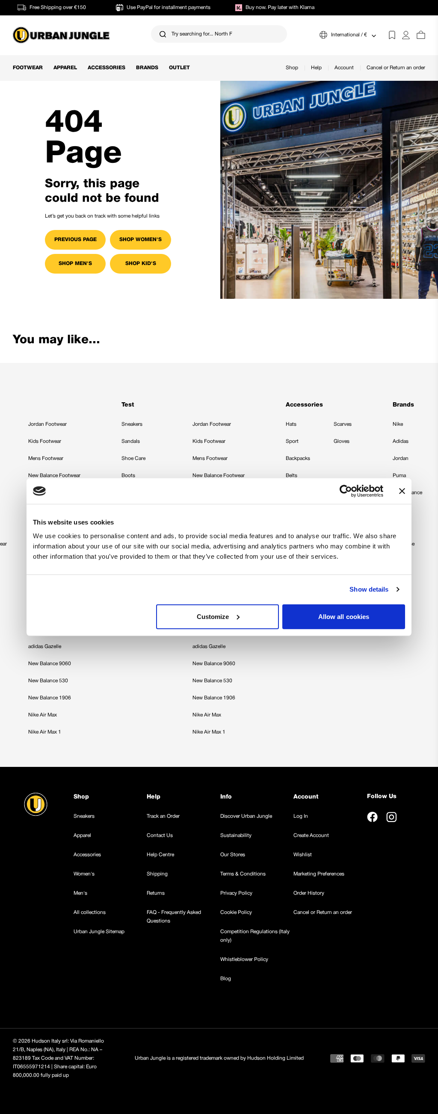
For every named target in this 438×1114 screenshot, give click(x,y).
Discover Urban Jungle (246, 816)
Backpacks (298, 458)
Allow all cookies (344, 616)
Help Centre (160, 854)
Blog (225, 978)
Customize (213, 616)
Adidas (400, 441)
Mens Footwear (45, 458)
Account (344, 67)
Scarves (343, 424)
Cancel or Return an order (396, 67)
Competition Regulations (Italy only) (255, 936)
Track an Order (163, 816)
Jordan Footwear (47, 424)
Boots (128, 475)
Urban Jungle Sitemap (99, 931)
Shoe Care (133, 458)
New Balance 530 (48, 680)
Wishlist (302, 854)
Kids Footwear (44, 441)
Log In (300, 816)
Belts (291, 475)
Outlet (179, 67)
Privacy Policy (236, 893)
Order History (308, 893)
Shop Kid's (140, 263)
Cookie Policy (236, 912)
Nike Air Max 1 (44, 732)
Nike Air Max (42, 715)
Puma (399, 475)
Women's (84, 874)
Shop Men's (75, 263)
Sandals (130, 441)
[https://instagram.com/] (391, 817)
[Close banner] (402, 491)
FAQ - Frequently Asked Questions (174, 916)
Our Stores (232, 854)
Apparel (65, 67)
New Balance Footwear (54, 475)
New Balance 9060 (49, 663)
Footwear (28, 67)
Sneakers (131, 424)
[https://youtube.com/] (411, 817)
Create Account (311, 835)
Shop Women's (140, 239)
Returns (156, 893)
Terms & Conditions (243, 874)
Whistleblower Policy (244, 959)
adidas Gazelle (44, 646)
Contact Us (160, 835)
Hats (291, 424)
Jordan (400, 458)
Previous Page (75, 239)
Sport (292, 441)
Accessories (106, 67)
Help (316, 67)
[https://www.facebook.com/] (372, 817)
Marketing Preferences (318, 874)
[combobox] (219, 34)
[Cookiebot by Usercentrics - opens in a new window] (345, 491)
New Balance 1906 (49, 698)
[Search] (163, 34)
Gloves (341, 441)
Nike (398, 424)
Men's (80, 893)
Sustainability (236, 835)
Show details (368, 589)
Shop (292, 67)
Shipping (157, 874)
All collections (90, 912)
